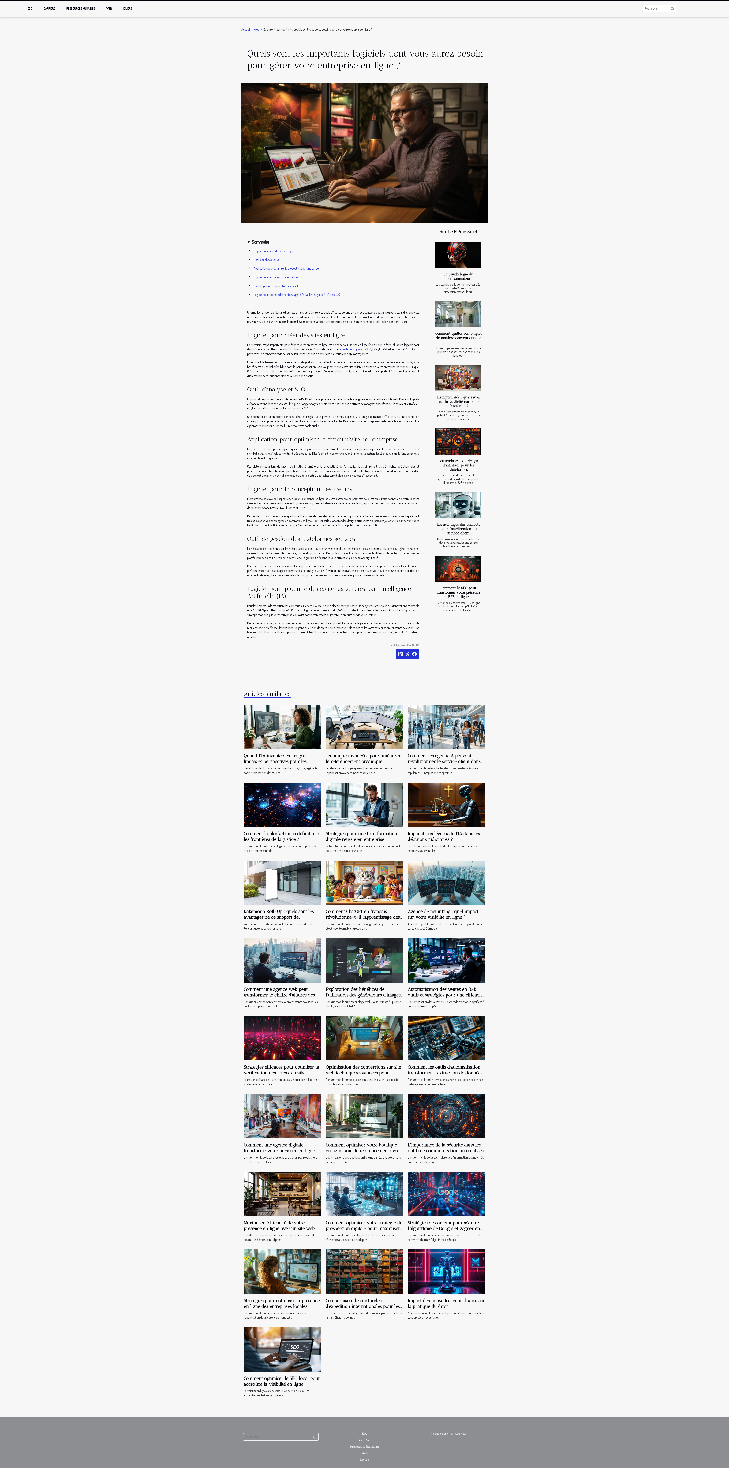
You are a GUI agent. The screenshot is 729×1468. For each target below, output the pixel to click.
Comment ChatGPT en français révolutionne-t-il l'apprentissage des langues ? (363, 917)
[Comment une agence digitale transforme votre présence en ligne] (282, 1116)
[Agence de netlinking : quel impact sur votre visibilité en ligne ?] (446, 882)
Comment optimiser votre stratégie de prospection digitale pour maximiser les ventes (364, 1228)
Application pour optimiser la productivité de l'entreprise (286, 268)
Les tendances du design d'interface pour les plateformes (458, 465)
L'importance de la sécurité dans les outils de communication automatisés (446, 1147)
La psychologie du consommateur (458, 276)
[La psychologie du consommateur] (458, 255)
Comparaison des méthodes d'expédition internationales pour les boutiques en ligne (363, 1306)
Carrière (49, 8)
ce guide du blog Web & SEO (354, 349)
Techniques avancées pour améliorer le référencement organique (363, 758)
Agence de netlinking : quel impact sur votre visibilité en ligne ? (443, 914)
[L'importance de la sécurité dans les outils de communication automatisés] (446, 1116)
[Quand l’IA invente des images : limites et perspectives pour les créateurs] (282, 726)
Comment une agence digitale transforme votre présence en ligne (279, 1147)
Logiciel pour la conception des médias (276, 277)
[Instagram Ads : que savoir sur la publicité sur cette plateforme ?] (458, 378)
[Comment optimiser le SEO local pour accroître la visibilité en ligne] (282, 1349)
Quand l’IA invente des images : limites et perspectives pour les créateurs (276, 761)
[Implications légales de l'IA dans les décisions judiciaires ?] (446, 804)
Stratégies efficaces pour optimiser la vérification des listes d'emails (281, 1069)
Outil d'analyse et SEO (266, 260)
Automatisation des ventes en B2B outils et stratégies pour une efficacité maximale (446, 994)
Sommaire (260, 242)
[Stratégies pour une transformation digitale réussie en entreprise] (364, 804)
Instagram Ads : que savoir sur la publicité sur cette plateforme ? (458, 401)
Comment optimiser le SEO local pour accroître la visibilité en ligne (282, 1381)
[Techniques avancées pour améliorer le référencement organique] (364, 726)
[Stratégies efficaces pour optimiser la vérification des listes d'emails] (282, 1038)
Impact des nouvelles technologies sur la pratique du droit (446, 1303)
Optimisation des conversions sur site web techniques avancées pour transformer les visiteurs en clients (363, 1072)
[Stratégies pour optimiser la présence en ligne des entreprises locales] (282, 1271)
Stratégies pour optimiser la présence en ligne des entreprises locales (282, 1303)
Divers (127, 8)
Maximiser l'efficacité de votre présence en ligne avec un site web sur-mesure (279, 1228)
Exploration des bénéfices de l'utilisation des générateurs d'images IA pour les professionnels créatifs (363, 994)
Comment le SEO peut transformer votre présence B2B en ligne (458, 592)
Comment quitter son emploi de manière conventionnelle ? (458, 337)
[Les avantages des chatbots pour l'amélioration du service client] (458, 505)
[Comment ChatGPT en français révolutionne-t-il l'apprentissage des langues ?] (364, 882)
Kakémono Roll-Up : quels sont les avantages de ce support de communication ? (279, 917)
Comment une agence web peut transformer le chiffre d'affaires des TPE (279, 994)
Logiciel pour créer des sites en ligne (274, 251)
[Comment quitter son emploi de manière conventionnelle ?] (458, 314)
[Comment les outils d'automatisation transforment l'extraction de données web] (446, 1038)
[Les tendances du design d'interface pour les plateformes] (458, 441)
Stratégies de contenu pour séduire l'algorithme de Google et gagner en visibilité (444, 1228)
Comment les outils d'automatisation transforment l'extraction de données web (445, 1072)
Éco (30, 8)
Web (109, 8)
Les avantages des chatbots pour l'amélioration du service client (458, 528)
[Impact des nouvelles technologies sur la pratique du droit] (446, 1271)
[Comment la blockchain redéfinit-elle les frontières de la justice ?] (282, 804)
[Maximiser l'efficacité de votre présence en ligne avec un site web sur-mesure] (282, 1193)
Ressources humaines (80, 8)
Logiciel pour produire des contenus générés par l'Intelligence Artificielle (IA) (297, 295)
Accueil (245, 29)
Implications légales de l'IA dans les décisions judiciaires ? (444, 836)
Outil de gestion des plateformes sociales (277, 286)
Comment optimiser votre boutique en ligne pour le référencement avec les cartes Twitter (362, 1150)
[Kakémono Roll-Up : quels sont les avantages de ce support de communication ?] (282, 882)
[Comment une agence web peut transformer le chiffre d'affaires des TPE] (282, 960)
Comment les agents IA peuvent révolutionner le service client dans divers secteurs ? (444, 761)
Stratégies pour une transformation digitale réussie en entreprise (361, 836)
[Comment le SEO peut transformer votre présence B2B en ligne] (458, 569)
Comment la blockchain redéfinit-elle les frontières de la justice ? (282, 836)
